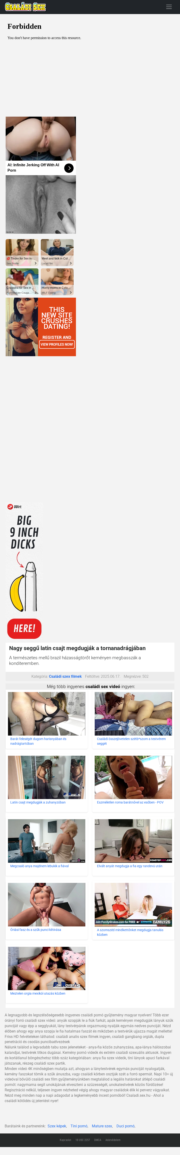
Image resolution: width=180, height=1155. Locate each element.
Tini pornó (79, 1126)
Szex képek (57, 1126)
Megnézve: (132, 676)
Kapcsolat (65, 1140)
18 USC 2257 (82, 1140)
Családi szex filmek (65, 676)
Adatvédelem (112, 1140)
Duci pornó (125, 1126)
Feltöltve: (92, 676)
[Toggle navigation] (169, 6)
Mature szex (102, 1126)
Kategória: (39, 676)
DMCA (97, 1140)
